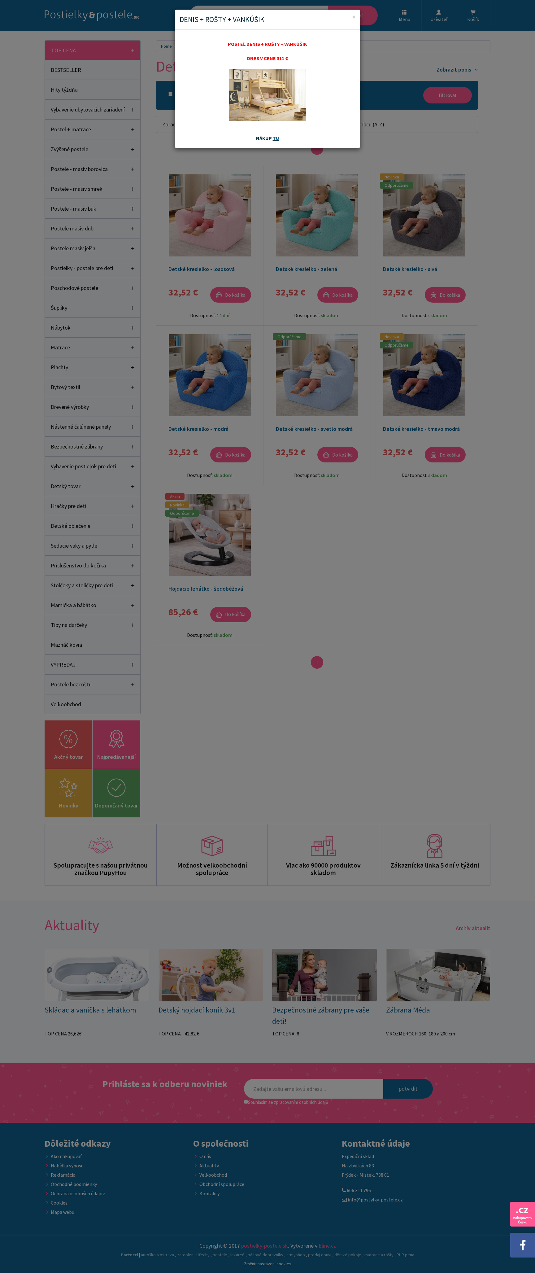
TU (276, 138)
